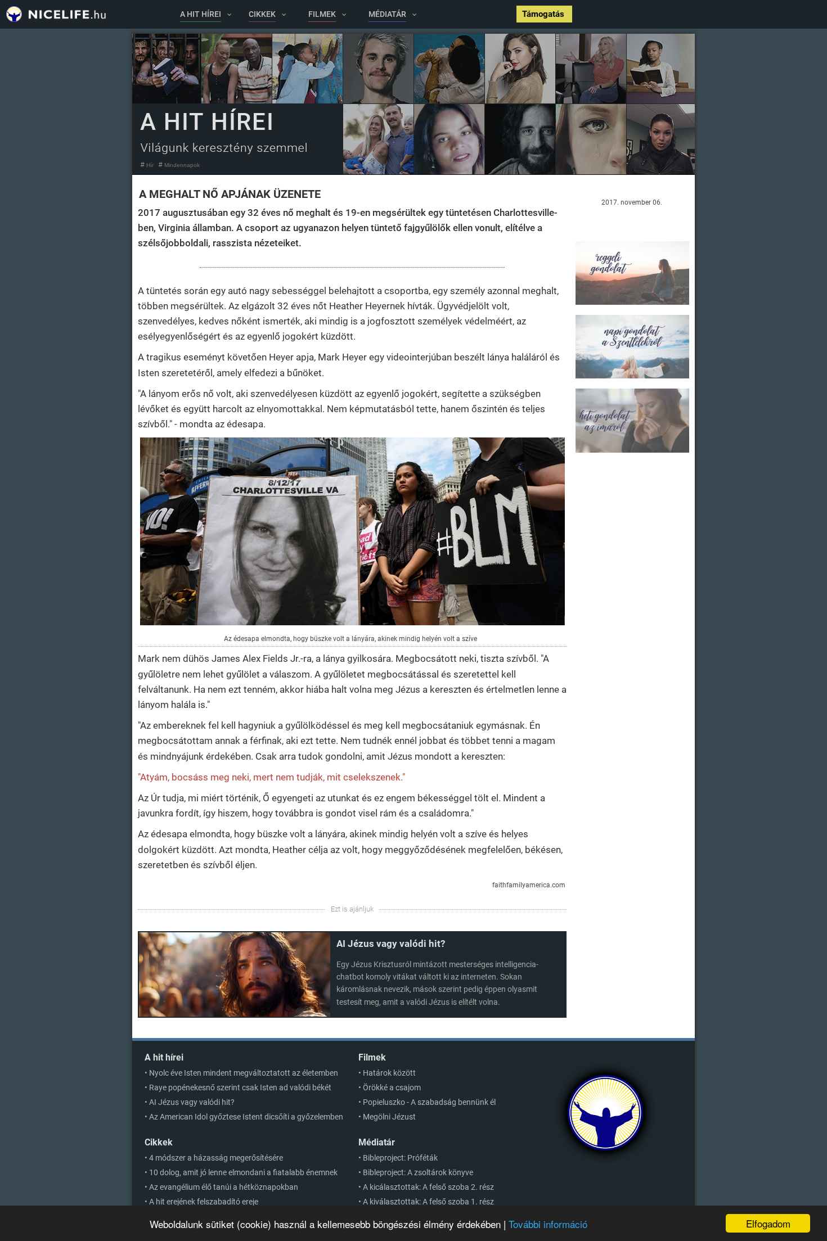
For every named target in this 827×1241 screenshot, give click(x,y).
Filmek (372, 1057)
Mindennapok (182, 165)
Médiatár (376, 1142)
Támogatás (544, 14)
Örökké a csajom (392, 1087)
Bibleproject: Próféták (400, 1157)
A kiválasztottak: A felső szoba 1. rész (428, 1201)
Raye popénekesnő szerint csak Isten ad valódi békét (240, 1087)
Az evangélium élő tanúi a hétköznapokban (223, 1187)
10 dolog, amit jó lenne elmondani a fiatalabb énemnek (243, 1172)
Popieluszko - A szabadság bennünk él (429, 1102)
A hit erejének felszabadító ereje (203, 1201)
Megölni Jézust (389, 1116)
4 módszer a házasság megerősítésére (216, 1157)
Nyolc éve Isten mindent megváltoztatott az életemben (243, 1072)
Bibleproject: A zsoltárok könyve (418, 1172)
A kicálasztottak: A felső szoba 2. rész (428, 1187)
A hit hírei (164, 1057)
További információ (548, 1224)
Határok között (389, 1072)
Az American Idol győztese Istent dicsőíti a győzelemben (246, 1116)
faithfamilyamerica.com (528, 885)
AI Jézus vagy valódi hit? (390, 943)
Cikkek (159, 1142)
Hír (150, 165)
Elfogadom (768, 1223)
